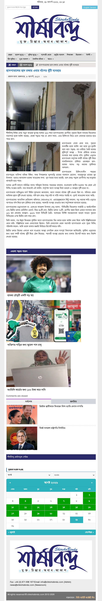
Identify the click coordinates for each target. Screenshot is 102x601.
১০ (12, 507)
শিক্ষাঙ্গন (70, 55)
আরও (50, 59)
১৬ (89, 507)
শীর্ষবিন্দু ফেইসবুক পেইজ (17, 457)
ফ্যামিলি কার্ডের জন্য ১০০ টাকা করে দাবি (26, 389)
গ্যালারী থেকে (46, 55)
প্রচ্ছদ (10, 55)
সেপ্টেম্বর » (89, 532)
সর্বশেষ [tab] (28, 401)
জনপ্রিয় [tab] (73, 401)
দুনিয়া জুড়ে (32, 55)
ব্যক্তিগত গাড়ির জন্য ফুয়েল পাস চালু (24, 344)
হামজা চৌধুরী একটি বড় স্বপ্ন (20, 295)
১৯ (38, 513)
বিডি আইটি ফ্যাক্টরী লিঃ (85, 597)
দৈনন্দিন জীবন (38, 59)
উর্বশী (88, 55)
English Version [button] (90, 7)
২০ (51, 513)
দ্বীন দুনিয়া (11, 59)
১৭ (12, 513)
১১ (25, 507)
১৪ (64, 507)
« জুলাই (11, 532)
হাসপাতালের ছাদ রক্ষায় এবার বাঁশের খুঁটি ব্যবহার (33, 70)
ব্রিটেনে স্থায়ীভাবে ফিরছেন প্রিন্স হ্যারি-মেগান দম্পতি (61, 406)
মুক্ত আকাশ (23, 59)
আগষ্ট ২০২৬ (51, 482)
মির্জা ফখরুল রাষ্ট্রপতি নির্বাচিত (52, 428)
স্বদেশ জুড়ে (19, 55)
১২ (38, 507)
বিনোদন (79, 55)
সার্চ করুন (35, 7)
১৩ (51, 507)
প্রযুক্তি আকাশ (59, 55)
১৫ (76, 507)
